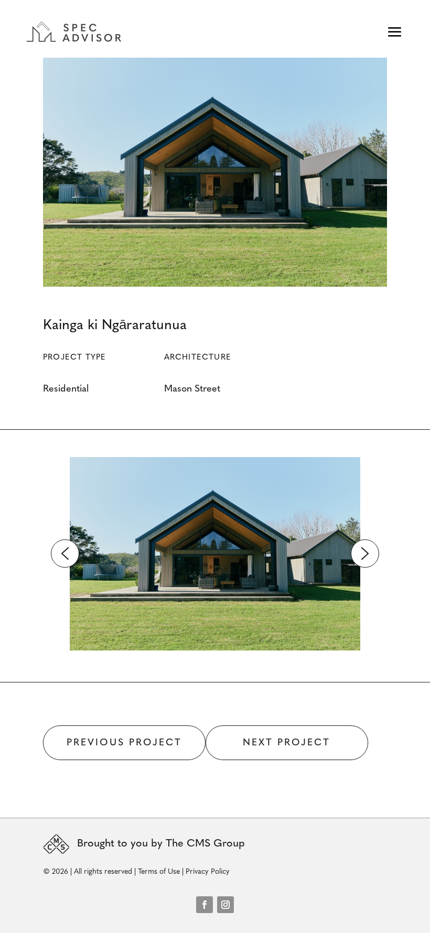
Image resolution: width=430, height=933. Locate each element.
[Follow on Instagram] (225, 904)
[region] (215, 553)
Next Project (286, 743)
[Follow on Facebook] (204, 904)
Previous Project (124, 743)
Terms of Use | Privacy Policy (184, 872)
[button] (65, 553)
